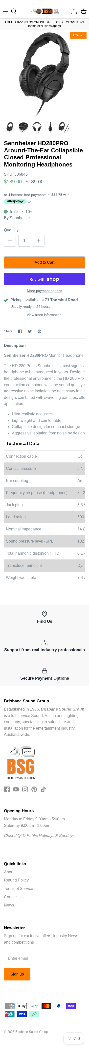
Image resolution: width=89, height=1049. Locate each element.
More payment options (44, 291)
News (9, 905)
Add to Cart (44, 262)
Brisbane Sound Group (31, 1032)
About (9, 872)
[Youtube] (16, 789)
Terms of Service (18, 888)
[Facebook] (7, 789)
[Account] (72, 11)
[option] (44, 74)
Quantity (11, 230)
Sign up (17, 974)
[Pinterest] (34, 789)
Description (15, 345)
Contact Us (13, 897)
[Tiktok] (43, 789)
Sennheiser (20, 218)
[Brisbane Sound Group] (44, 11)
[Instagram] (25, 789)
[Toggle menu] (5, 11)
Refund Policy (16, 880)
